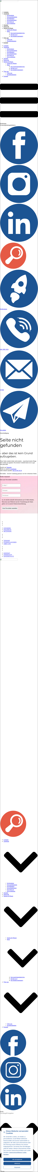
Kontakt (6, 42)
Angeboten (13, 469)
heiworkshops (11, 23)
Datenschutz (9, 550)
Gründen (6, 12)
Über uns (6, 38)
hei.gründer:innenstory (17, 36)
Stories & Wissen (8, 28)
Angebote (6, 13)
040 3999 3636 (4, 349)
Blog (8, 31)
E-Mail (2, 390)
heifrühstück (10, 18)
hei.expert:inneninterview (18, 33)
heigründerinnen (12, 20)
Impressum (8, 548)
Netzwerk (6, 26)
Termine (6, 25)
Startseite (9, 467)
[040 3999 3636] (19, 348)
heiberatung (10, 15)
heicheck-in (10, 22)
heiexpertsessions (12, 17)
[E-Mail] (19, 388)
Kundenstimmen (11, 41)
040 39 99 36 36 (17, 470)
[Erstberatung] (19, 307)
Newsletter (3, 430)
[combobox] (9, 1113)
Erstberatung (3, 309)
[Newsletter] (19, 428)
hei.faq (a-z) (14, 34)
